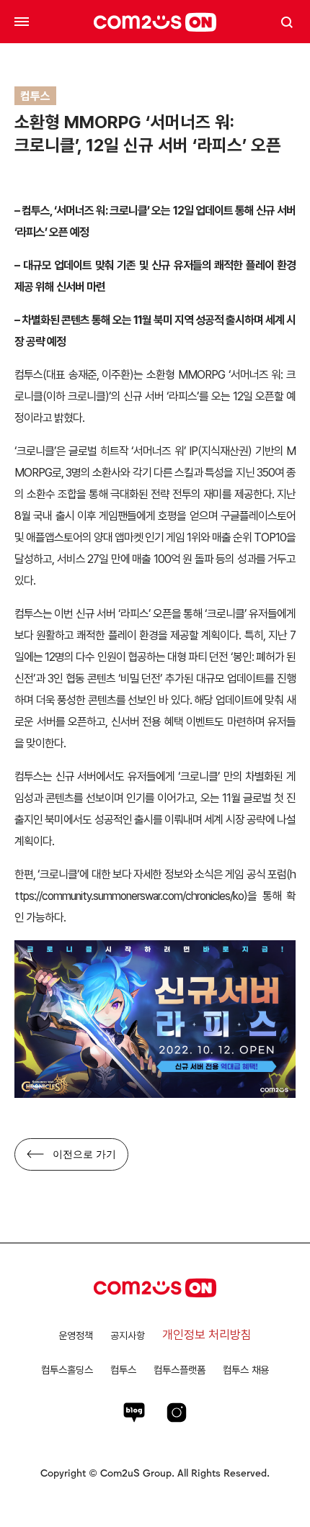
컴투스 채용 (246, 1370)
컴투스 (123, 1370)
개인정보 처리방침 (207, 1335)
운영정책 (75, 1335)
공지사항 (127, 1335)
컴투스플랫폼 (179, 1370)
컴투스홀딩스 (67, 1370)
